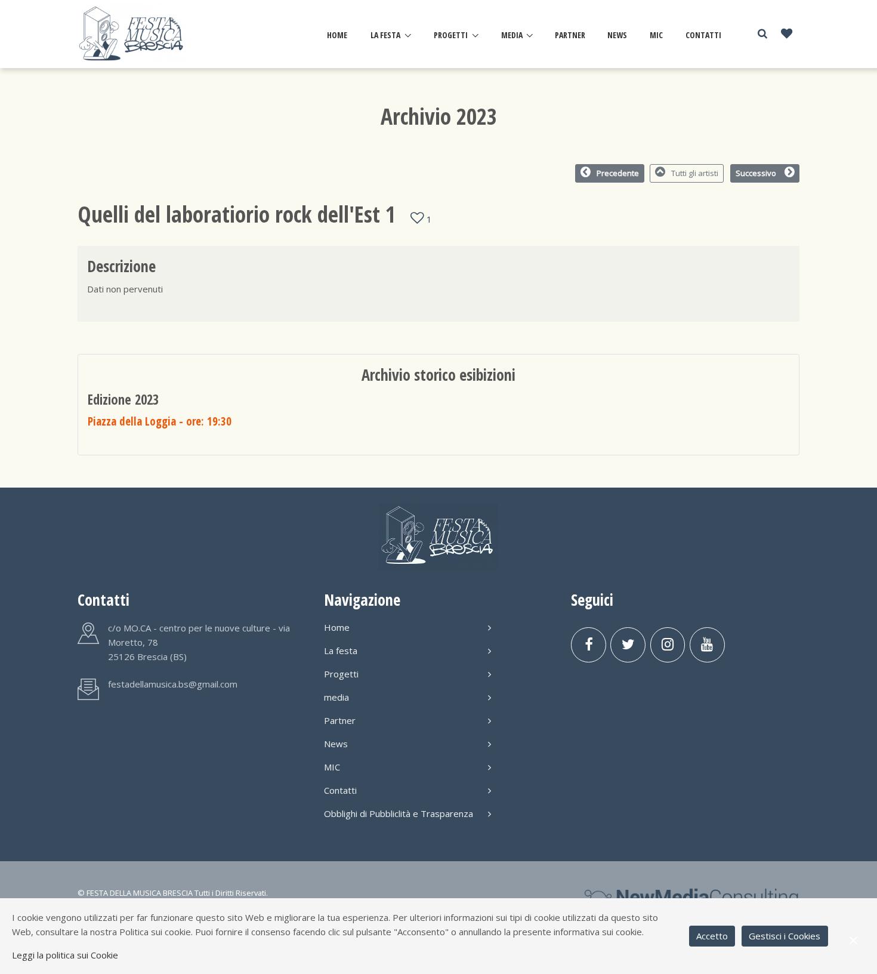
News (617, 35)
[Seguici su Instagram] (667, 644)
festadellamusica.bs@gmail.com (172, 684)
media (512, 35)
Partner (570, 35)
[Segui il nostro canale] (707, 644)
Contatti (703, 35)
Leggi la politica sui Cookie (65, 955)
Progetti (451, 35)
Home (337, 35)
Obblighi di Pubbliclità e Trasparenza (398, 813)
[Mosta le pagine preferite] (786, 34)
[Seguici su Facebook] (588, 644)
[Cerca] (762, 33)
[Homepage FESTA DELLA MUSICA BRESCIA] (133, 33)
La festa (385, 35)
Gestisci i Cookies (784, 936)
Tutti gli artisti (694, 173)
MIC (656, 35)
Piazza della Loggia (159, 421)
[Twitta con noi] (628, 644)
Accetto (712, 936)
